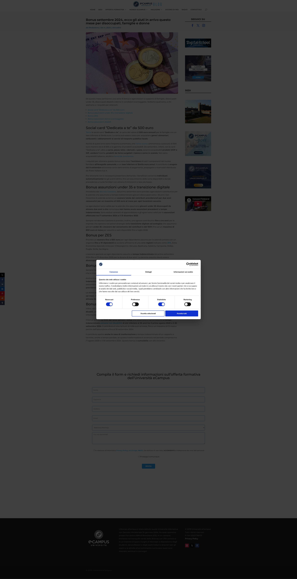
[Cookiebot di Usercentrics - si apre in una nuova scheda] (188, 264)
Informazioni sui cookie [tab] (183, 272)
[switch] (135, 304)
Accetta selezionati (148, 313)
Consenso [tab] (114, 272)
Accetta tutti (182, 313)
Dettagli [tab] (148, 272)
